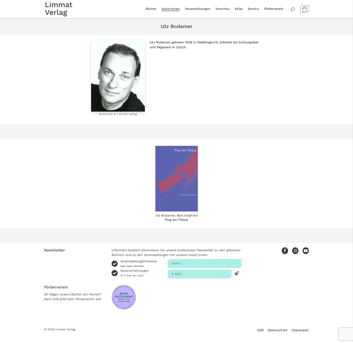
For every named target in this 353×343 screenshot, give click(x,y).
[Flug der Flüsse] (176, 178)
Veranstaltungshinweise (138, 263)
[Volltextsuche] (292, 9)
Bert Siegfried (187, 215)
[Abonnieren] (236, 273)
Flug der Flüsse (176, 220)
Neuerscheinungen (134, 273)
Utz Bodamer (165, 215)
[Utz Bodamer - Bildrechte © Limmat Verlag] (118, 75)
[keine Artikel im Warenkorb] (304, 9)
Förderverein (273, 9)
